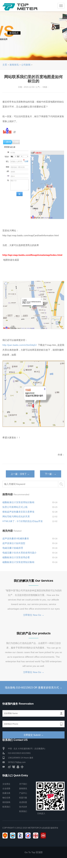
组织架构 (6, 802)
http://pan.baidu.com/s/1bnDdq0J (19, 345)
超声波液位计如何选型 (13, 543)
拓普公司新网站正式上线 (14, 507)
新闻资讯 (14, 64)
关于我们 (23, 784)
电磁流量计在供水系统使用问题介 (19, 552)
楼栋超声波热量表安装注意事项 (18, 511)
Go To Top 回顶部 (34, 852)
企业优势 (6, 788)
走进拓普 (23, 802)
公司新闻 (25, 64)
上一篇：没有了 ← (20, 474)
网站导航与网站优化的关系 (16, 516)
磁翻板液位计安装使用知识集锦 (18, 502)
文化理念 (6, 784)
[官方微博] (9, 767)
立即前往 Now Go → (33, 615)
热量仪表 (6, 793)
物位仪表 (6, 798)
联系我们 (6, 807)
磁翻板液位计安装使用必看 (16, 557)
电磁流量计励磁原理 (12, 548)
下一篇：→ (50, 474)
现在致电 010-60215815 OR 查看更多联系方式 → (33, 687)
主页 (4, 64)
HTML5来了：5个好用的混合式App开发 (22, 521)
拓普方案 (23, 798)
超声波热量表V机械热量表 (15, 538)
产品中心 (23, 793)
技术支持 (23, 807)
